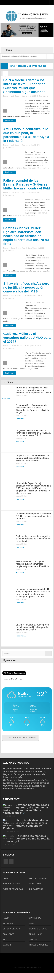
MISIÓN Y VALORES (11, 884)
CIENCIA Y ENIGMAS (38, 929)
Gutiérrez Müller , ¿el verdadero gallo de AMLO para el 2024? (27, 337)
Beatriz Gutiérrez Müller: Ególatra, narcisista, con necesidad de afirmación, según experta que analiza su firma (26, 236)
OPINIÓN (33, 939)
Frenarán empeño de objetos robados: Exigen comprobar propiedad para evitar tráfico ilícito (32, 564)
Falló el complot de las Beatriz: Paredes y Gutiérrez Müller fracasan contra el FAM (26, 184)
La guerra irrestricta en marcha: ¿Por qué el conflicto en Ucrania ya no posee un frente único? (33, 433)
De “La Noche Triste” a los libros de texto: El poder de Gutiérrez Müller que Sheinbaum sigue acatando (24, 86)
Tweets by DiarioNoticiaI (12, 679)
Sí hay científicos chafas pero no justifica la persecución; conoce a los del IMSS (26, 287)
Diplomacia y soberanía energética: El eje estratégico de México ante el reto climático (33, 538)
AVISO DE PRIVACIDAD (13, 889)
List (10, 74)
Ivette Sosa (15, 96)
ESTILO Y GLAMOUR (12, 929)
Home (12, 66)
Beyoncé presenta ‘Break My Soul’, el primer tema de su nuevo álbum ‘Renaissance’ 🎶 (26, 808)
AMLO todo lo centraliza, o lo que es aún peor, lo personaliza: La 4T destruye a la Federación (26, 135)
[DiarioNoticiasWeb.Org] (27, 16)
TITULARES (8, 923)
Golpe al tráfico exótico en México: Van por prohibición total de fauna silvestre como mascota (33, 458)
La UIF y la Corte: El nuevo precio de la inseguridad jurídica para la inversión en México (32, 627)
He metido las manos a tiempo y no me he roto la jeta (33, 838)
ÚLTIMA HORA (35, 918)
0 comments (43, 96)
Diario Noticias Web (18, 248)
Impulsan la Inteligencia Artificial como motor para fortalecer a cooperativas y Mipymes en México (33, 390)
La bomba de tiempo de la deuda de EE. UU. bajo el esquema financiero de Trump (33, 516)
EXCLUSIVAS (8, 934)
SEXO (5, 939)
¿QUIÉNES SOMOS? (38, 878)
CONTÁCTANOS (36, 889)
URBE (31, 923)
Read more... (7, 399)
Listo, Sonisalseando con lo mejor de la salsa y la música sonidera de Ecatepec (26, 824)
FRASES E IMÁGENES (38, 945)
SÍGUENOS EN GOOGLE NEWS (22, 738)
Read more (9, 121)
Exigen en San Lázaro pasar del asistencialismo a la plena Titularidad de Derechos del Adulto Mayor (32, 409)
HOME (6, 878)
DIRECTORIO (35, 884)
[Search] (48, 653)
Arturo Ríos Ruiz (16, 296)
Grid (5, 74)
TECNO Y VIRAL (36, 934)
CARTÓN (7, 945)
